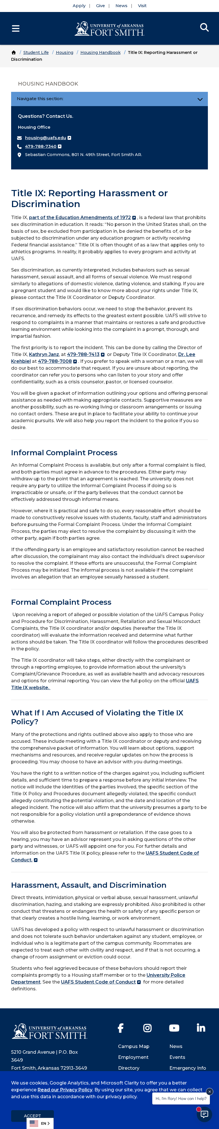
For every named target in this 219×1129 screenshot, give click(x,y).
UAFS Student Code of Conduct (98, 982)
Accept (32, 1115)
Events (177, 1057)
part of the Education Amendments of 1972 (80, 217)
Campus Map (133, 1046)
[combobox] (40, 1123)
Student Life (36, 52)
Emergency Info (187, 1068)
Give (100, 5)
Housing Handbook (100, 52)
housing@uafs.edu (45, 137)
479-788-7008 (55, 361)
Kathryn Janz (44, 354)
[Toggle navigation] (200, 99)
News (121, 5)
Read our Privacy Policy (65, 1089)
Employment (133, 1057)
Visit (142, 5)
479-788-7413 (83, 354)
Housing (64, 52)
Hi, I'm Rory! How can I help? (181, 1098)
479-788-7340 (40, 146)
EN (43, 1123)
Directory (128, 1068)
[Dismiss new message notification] (209, 1091)
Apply (79, 5)
